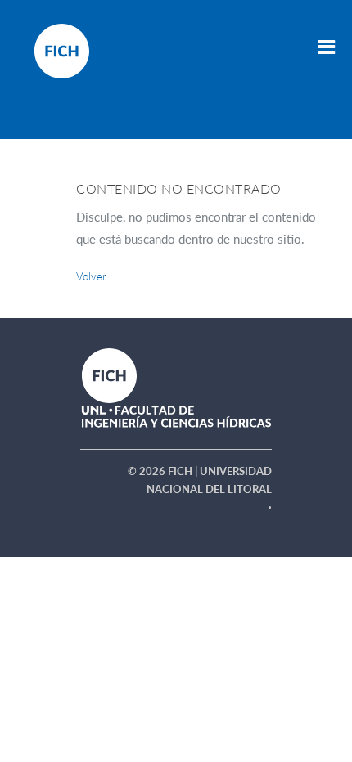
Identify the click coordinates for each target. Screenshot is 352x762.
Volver (91, 276)
